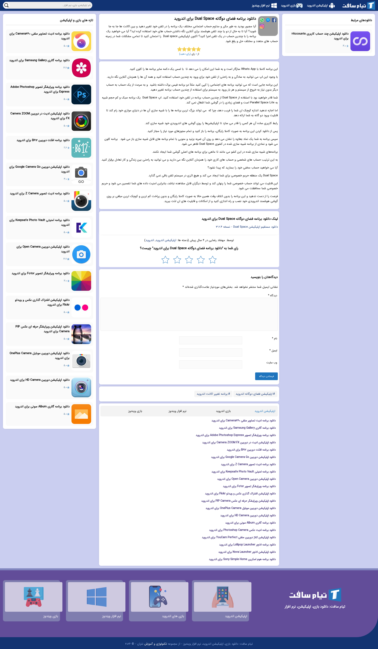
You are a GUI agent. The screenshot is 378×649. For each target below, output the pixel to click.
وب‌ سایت (271, 362)
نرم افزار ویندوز (177, 411)
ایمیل (273, 350)
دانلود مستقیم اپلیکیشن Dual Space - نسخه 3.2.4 (247, 226)
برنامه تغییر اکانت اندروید (212, 394)
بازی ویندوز (135, 411)
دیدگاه (272, 295)
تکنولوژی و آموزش (155, 644)
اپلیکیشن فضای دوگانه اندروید (254, 394)
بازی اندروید (223, 411)
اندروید (149, 240)
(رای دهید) (185, 54)
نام (274, 338)
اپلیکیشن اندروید (166, 240)
